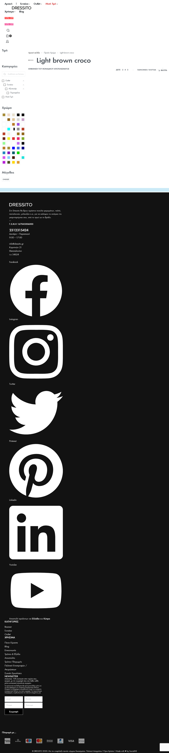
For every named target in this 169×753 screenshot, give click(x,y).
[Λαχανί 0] (4, 143)
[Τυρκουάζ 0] (23, 157)
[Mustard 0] (13, 124)
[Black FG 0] (23, 115)
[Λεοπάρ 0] (9, 143)
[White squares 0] (4, 129)
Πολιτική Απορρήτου (94, 751)
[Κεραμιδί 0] (4, 138)
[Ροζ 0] (4, 157)
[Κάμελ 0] (18, 134)
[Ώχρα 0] (18, 162)
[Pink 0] (18, 124)
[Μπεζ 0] (9, 148)
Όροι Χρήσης (109, 751)
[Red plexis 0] (23, 124)
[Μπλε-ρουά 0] (4, 153)
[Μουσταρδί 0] (4, 148)
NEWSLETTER (11, 676)
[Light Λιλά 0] (23, 119)
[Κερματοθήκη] (44, 101)
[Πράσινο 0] (18, 153)
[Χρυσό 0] (13, 162)
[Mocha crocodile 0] (4, 124)
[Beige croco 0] (9, 115)
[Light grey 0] (18, 119)
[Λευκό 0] (13, 143)
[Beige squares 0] (13, 115)
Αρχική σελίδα (34, 53)
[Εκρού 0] (9, 134)
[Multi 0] (9, 124)
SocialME (133, 751)
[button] (9, 24)
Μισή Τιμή (52, 120)
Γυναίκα (45, 120)
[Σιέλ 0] (9, 157)
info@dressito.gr (16, 244)
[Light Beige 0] (13, 119)
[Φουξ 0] (4, 162)
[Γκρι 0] (18, 129)
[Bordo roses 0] (4, 119)
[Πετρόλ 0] (13, 153)
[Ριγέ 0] (23, 153)
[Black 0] (18, 115)
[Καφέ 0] (23, 134)
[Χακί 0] (9, 162)
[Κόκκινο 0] (13, 138)
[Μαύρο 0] (23, 143)
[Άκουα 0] (9, 129)
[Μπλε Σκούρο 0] (23, 148)
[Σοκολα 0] (13, 157)
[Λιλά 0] (18, 143)
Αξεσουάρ (38, 120)
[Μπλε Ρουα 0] (18, 148)
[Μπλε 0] (13, 148)
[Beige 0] (4, 115)
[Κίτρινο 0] (9, 138)
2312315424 (18, 230)
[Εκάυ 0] (4, 134)
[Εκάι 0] (23, 129)
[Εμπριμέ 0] (13, 134)
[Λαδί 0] (23, 138)
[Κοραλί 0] (18, 138)
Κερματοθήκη (35, 127)
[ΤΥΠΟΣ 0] (18, 157)
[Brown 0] (9, 119)
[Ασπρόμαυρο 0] (13, 129)
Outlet (31, 120)
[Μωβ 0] (9, 153)
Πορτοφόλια (33, 122)
